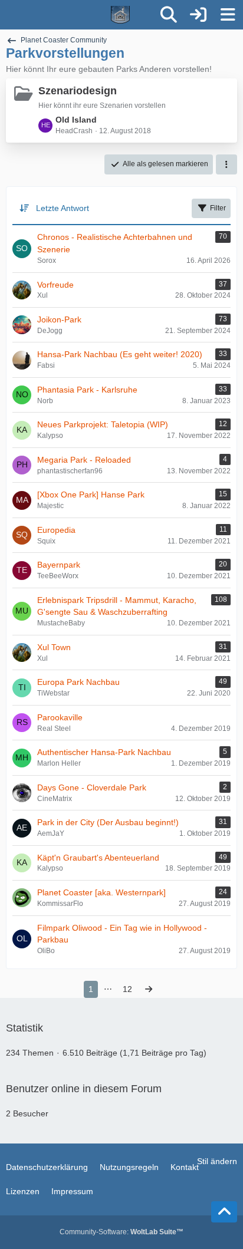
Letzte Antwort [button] (62, 208)
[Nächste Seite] (148, 989)
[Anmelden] (198, 14)
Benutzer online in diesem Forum (84, 1089)
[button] (226, 164)
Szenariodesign (77, 91)
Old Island (76, 119)
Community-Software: (121, 1232)
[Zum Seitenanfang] (224, 1211)
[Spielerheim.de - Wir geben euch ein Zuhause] (77, 15)
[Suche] (168, 15)
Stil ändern (217, 1161)
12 (127, 989)
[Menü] (227, 15)
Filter (218, 208)
